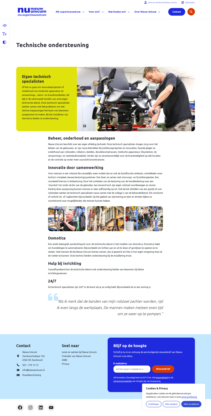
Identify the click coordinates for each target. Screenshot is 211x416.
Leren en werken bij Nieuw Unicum (162, 2)
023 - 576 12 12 (30, 365)
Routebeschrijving (31, 375)
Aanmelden (190, 2)
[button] (4, 25)
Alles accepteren (191, 404)
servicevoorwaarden (122, 381)
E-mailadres (120, 363)
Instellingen (153, 404)
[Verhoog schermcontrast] (4, 42)
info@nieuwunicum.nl (33, 370)
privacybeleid (162, 377)
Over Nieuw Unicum (145, 11)
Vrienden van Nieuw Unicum (76, 356)
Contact (176, 11)
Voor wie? (94, 11)
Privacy (65, 364)
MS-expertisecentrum (68, 11)
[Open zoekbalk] (191, 11)
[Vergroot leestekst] (4, 33)
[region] (173, 397)
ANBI (64, 360)
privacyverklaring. (189, 397)
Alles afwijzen (171, 404)
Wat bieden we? (117, 11)
